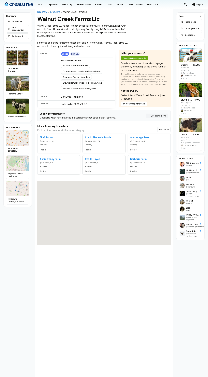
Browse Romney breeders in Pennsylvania (82, 82)
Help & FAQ (153, 4)
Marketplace (84, 4)
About (41, 4)
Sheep (65, 53)
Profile (43, 149)
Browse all (164, 129)
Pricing (120, 4)
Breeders (55, 11)
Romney (75, 53)
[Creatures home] (19, 4)
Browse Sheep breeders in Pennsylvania (81, 71)
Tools (109, 4)
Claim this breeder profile (134, 58)
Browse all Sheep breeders (75, 65)
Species (53, 4)
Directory (67, 4)
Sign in (199, 4)
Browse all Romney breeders (76, 77)
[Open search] (185, 4)
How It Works (136, 4)
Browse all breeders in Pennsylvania (79, 88)
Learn (98, 4)
